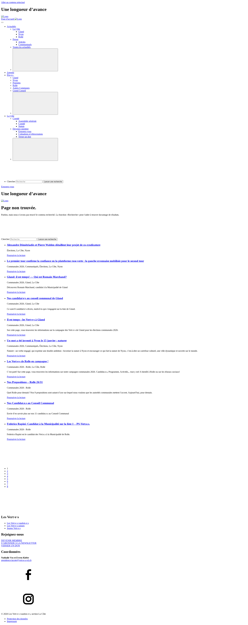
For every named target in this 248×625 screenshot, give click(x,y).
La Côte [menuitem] (16, 29)
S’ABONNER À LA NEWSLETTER (18, 543)
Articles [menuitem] (21, 42)
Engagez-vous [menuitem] (24, 131)
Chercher (11, 181)
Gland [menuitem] (21, 31)
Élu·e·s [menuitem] (10, 75)
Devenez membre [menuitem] (21, 129)
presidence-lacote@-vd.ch (16, 560)
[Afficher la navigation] (2, 22)
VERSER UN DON (10, 545)
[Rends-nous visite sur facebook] (124, 575)
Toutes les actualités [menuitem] (22, 47)
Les (18, 523)
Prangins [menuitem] (17, 83)
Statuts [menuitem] (21, 126)
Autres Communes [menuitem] (21, 88)
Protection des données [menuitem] (17, 619)
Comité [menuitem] (16, 118)
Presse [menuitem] (15, 39)
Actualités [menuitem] (11, 26)
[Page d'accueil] (4, 16)
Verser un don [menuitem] (24, 136)
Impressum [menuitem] (12, 621)
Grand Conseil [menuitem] (19, 90)
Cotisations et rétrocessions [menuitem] (30, 134)
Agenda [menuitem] (10, 72)
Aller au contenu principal (13, 2)
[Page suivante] (22, 511)
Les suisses (16, 525)
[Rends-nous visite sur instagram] (124, 599)
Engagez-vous (7, 186)
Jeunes (14, 528)
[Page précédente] (22, 463)
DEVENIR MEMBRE (11, 540)
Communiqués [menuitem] (25, 44)
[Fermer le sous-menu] (35, 59)
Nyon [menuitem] (21, 34)
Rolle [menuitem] (20, 37)
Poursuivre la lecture (16, 255)
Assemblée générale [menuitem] (27, 121)
